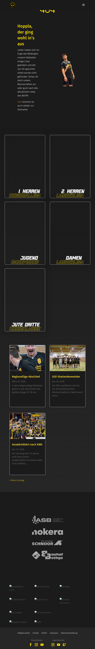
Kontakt (36, 633)
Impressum (54, 633)
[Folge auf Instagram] (36, 645)
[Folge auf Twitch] (64, 645)
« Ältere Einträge (17, 480)
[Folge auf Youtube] (42, 645)
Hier (19, 101)
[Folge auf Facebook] (31, 645)
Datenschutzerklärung (69, 633)
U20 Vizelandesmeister (66, 376)
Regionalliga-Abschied (26, 376)
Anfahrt (44, 633)
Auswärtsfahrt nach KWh (27, 444)
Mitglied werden (24, 633)
